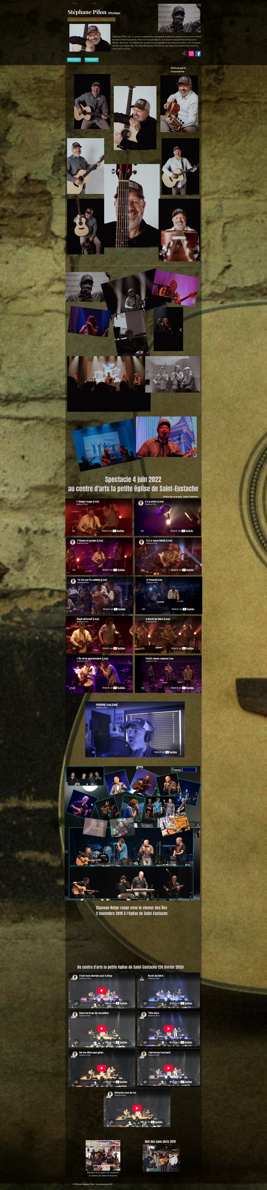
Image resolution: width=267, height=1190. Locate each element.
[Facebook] (198, 53)
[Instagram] (191, 53)
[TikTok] (184, 53)
